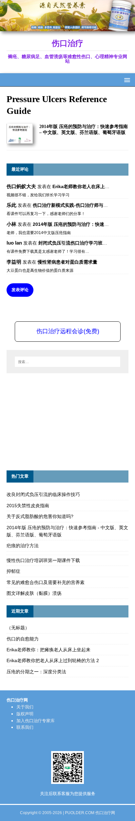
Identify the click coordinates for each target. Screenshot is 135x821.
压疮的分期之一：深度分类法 (36, 671)
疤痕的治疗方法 (23, 545)
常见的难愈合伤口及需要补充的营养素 (46, 582)
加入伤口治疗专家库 (35, 720)
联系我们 (24, 727)
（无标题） (18, 627)
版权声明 (24, 713)
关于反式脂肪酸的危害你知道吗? (40, 516)
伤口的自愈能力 (23, 638)
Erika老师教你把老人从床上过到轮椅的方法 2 (53, 660)
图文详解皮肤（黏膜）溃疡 (34, 593)
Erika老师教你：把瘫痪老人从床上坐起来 (48, 649)
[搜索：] (68, 361)
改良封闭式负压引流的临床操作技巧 (43, 494)
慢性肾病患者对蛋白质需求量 (67, 262)
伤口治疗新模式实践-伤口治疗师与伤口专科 (77, 205)
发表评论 (20, 289)
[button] (126, 79)
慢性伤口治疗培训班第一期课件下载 (43, 560)
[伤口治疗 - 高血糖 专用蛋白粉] (67, 27)
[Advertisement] (56, 421)
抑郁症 (13, 571)
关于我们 (24, 706)
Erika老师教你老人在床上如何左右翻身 (92, 186)
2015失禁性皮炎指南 (28, 505)
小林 (11, 224)
